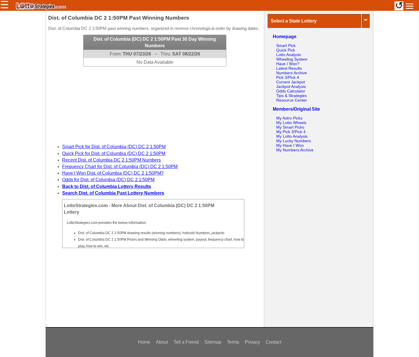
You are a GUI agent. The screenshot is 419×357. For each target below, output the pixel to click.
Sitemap (212, 342)
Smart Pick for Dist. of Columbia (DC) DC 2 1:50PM (114, 146)
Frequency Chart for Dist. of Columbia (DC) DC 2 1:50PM (120, 166)
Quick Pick (285, 50)
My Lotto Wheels (291, 122)
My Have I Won (290, 145)
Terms (233, 342)
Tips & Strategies (291, 95)
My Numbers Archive (295, 150)
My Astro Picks (289, 118)
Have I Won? (288, 63)
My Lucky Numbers (293, 141)
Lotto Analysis (288, 54)
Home (144, 342)
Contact (273, 342)
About (162, 342)
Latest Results (289, 68)
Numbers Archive (291, 73)
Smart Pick (286, 45)
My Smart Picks (290, 127)
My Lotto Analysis (292, 136)
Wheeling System (292, 59)
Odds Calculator (290, 91)
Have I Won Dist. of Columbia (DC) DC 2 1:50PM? (113, 173)
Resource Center (291, 100)
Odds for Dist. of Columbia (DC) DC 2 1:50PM (108, 179)
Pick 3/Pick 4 (287, 77)
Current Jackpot (290, 82)
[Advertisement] (155, 102)
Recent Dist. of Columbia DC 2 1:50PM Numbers (111, 160)
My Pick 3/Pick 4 (291, 131)
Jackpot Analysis (291, 86)
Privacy (252, 342)
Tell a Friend (186, 342)
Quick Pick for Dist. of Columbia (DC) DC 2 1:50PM (113, 153)
